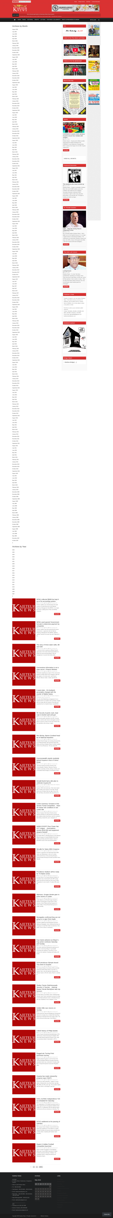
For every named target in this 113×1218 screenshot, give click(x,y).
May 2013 (14, 397)
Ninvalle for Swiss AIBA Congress (48, 849)
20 (45, 1193)
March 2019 (15, 235)
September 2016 (16, 304)
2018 (13, 568)
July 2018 (14, 253)
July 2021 (14, 170)
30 (36, 1198)
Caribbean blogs (60, 1186)
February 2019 (15, 237)
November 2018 (15, 244)
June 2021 (14, 172)
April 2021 (14, 177)
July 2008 (14, 531)
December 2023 (15, 103)
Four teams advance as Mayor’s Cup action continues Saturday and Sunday (48, 942)
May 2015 (14, 341)
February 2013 (15, 404)
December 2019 (15, 214)
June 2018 (14, 256)
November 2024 (15, 78)
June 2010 (14, 478)
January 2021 (15, 184)
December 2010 (15, 464)
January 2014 (15, 378)
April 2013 (14, 399)
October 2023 (15, 108)
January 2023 (15, 128)
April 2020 (14, 205)
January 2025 (15, 73)
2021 (13, 561)
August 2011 (15, 445)
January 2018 (15, 267)
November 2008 (15, 522)
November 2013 (15, 383)
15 (50, 1191)
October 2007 (15, 540)
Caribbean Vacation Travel (63, 1188)
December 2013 (15, 381)
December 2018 (15, 242)
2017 (13, 570)
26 (43, 1196)
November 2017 (15, 272)
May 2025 (14, 64)
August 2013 (15, 390)
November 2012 (15, 411)
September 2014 (16, 360)
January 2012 (15, 434)
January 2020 (15, 212)
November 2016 (15, 300)
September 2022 (16, 138)
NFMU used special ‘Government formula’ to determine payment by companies (48, 624)
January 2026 (15, 45)
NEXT (41, 1166)
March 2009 (15, 512)
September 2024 (16, 82)
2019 (13, 566)
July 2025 (14, 59)
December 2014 (15, 353)
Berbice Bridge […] (71, 362)
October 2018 (15, 246)
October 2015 (15, 330)
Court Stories (52, 695)
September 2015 (16, 332)
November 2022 (15, 133)
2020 (13, 563)
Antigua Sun (60, 1179)
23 (36, 1196)
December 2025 (15, 47)
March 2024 (15, 96)
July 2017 (14, 281)
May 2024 (14, 91)
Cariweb (59, 1190)
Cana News (59, 1184)
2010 (13, 586)
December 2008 (15, 519)
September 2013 (16, 387)
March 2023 (15, 124)
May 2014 (14, 369)
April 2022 (14, 149)
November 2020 (15, 189)
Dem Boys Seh (52, 784)
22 (50, 1193)
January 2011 (15, 461)
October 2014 (15, 357)
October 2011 (15, 441)
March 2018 (15, 263)
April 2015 (14, 344)
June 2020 (14, 200)
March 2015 (15, 346)
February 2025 (15, 71)
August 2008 (15, 529)
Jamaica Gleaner (61, 1200)
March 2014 (15, 374)
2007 (13, 593)
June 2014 (14, 367)
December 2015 (15, 325)
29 (50, 1196)
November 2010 (15, 466)
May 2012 (14, 424)
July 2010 (14, 475)
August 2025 (15, 57)
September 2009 (16, 498)
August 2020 (15, 195)
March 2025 (15, 68)
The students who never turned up (73, 184)
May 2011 (14, 452)
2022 (13, 559)
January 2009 (15, 517)
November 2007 (15, 538)
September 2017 (16, 276)
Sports (50, 811)
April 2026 (14, 38)
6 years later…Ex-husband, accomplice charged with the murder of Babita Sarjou (46, 692)
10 (38, 1191)
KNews (46, 603)
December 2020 (15, 186)
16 (36, 1193)
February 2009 (15, 515)
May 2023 (14, 119)
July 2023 (14, 115)
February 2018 (15, 265)
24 (38, 1196)
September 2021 (16, 165)
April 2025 (14, 66)
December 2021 (15, 158)
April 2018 (14, 260)
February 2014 (15, 376)
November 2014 (15, 355)
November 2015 (15, 327)
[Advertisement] (94, 137)
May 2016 (14, 313)
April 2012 (14, 427)
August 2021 (15, 168)
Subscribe (107, 1214)
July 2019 (14, 226)
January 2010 (15, 489)
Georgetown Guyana (61, 1193)
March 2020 (15, 207)
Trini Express (60, 1204)
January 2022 (15, 156)
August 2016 (15, 307)
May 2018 (14, 258)
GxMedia (38, 1216)
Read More (57, 614)
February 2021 (15, 182)
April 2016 (14, 316)
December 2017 (15, 270)
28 (47, 1196)
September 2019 (16, 221)
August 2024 (15, 84)
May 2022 (14, 147)
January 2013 (15, 406)
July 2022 (14, 142)
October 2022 (15, 135)
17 (38, 1193)
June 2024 (14, 89)
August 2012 (15, 418)
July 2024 (14, 87)
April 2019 (14, 233)
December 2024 (15, 75)
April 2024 (14, 94)
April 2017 (14, 288)
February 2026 (15, 43)
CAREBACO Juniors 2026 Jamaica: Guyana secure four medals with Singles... (74, 135)
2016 (13, 573)
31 (38, 1198)
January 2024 (15, 101)
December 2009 (15, 492)
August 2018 (15, 251)
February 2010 (15, 487)
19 (43, 1193)
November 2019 (15, 216)
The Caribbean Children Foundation (65, 1202)
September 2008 (16, 526)
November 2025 (15, 50)
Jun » (39, 1201)
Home (75, 1)
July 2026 (14, 31)
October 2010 (15, 468)
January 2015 (15, 350)
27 (45, 1196)
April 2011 (14, 455)
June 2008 (14, 533)
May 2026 (14, 36)
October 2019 (15, 219)
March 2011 (14, 457)
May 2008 (14, 535)
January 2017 (15, 295)
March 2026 (15, 41)
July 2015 (14, 337)
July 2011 (14, 448)
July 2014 (14, 364)
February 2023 (15, 126)
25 (40, 1196)
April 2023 (14, 121)
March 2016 (15, 318)
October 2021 (15, 163)
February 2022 (15, 154)
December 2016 (15, 297)
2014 (13, 577)
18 (40, 1193)
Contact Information (96, 1)
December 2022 (15, 131)
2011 (13, 584)
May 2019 (14, 230)
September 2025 (16, 54)
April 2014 (14, 371)
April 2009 (14, 510)
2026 (13, 549)
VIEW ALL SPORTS (70, 158)
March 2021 (15, 179)
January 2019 (15, 239)
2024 (13, 554)
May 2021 (14, 175)
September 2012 (16, 415)
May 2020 (14, 202)
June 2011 (14, 450)
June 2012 (14, 422)
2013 (13, 580)
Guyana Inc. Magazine (62, 1197)
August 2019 (15, 223)
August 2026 (15, 29)
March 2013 (15, 401)
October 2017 (15, 274)
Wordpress (59, 1207)
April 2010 (14, 482)
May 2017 (14, 286)
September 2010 (16, 471)
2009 (13, 589)
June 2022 (14, 145)
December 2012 (15, 408)
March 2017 (15, 290)
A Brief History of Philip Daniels (47, 1031)
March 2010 (15, 485)
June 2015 (14, 339)
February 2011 (15, 459)
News (50, 603)
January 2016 (15, 323)
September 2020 (16, 193)
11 (40, 1191)
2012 (13, 582)
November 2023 (15, 105)
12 (43, 1191)
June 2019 (14, 228)
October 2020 (15, 191)
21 (47, 1193)
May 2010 (14, 480)
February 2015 (15, 348)
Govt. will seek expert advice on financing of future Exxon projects (40, 14)
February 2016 (15, 320)
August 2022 (15, 140)
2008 (13, 591)
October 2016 (15, 302)
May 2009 (14, 508)
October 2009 (15, 496)
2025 (13, 552)
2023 (13, 556)
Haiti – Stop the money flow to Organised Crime (72, 229)
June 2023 (14, 117)
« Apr (36, 1201)
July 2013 (14, 392)
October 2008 (15, 524)
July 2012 (14, 420)
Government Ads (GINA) (62, 1195)
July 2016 (14, 309)
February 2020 (15, 209)
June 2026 (14, 34)
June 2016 (14, 311)
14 (47, 1191)
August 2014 (15, 362)
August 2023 (15, 112)
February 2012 (15, 431)
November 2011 (15, 438)
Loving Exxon (67, 271)
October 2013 (15, 385)
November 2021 (15, 161)
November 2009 (15, 494)
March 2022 (15, 152)
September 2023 (16, 110)
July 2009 (14, 503)
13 (45, 1191)
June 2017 (14, 283)
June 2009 (14, 505)
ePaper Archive (81, 1)
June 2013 (14, 394)
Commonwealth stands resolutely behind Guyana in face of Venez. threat (48, 760)
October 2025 (15, 52)
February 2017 (15, 293)
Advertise (88, 1)
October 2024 (15, 80)
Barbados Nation (61, 1181)
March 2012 (15, 429)
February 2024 (15, 98)
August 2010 (15, 473)
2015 (13, 575)
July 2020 (14, 198)
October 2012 (15, 413)
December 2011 (15, 436)
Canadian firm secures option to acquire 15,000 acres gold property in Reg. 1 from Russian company (41, 16)
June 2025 (14, 61)
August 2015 (15, 334)
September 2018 (16, 249)
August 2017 (15, 279)
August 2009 (15, 501)
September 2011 (16, 443)
